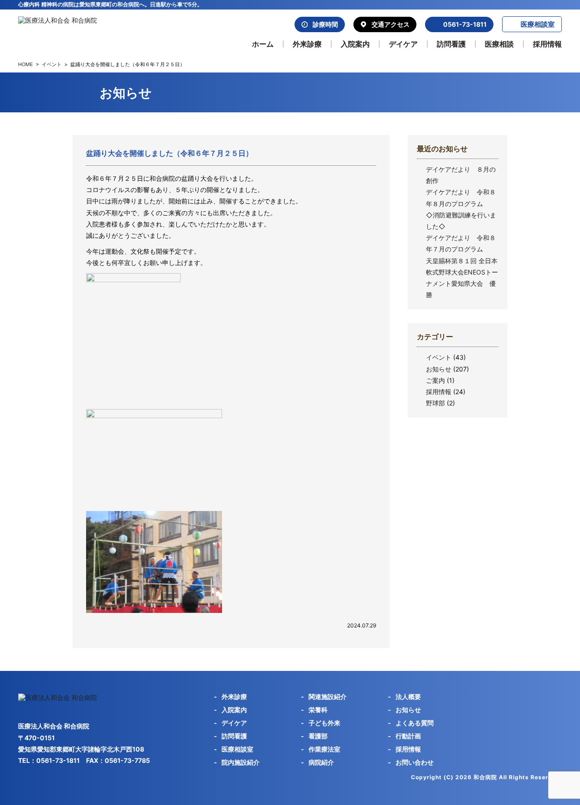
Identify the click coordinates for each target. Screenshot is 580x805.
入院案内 (355, 43)
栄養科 (318, 709)
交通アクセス (391, 24)
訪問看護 (451, 43)
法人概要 (408, 696)
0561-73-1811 (465, 24)
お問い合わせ (415, 762)
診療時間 (325, 24)
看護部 (318, 736)
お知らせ (438, 369)
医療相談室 (538, 24)
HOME (25, 64)
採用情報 (547, 43)
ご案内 (435, 380)
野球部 (435, 403)
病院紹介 (321, 762)
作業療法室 (324, 749)
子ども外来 (324, 723)
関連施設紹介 (328, 696)
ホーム (263, 43)
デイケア (403, 43)
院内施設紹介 (241, 762)
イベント (52, 64)
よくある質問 (415, 723)
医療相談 (499, 43)
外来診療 (307, 43)
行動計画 (408, 736)
